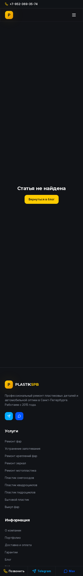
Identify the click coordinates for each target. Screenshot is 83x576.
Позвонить (16, 571)
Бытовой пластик (17, 499)
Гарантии (11, 552)
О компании (13, 530)
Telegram (44, 571)
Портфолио (13, 537)
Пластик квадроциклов (21, 485)
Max (72, 571)
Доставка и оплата (18, 545)
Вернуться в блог (42, 199)
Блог (8, 559)
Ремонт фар (13, 441)
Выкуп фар (12, 507)
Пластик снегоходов (19, 477)
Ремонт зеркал (15, 463)
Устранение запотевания (22, 448)
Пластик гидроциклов (20, 492)
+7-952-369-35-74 (24, 4)
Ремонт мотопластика (20, 470)
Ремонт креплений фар (21, 456)
